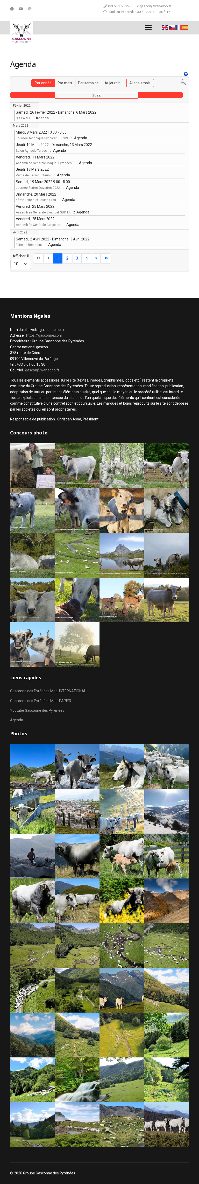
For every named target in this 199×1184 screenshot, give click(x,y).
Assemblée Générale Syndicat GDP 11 (43, 212)
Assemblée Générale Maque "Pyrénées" (44, 163)
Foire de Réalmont (29, 245)
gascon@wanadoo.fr (155, 6)
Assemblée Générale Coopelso (38, 225)
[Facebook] (12, 9)
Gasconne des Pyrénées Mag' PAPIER (40, 701)
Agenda (16, 720)
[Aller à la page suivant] (96, 258)
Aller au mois (140, 83)
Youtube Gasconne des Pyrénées (37, 710)
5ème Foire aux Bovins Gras (36, 200)
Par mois (65, 83)
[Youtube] (21, 9)
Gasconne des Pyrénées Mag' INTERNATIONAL (48, 691)
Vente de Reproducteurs (33, 175)
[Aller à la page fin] (106, 258)
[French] (178, 27)
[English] (165, 27)
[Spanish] (185, 27)
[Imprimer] (186, 74)
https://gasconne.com (44, 335)
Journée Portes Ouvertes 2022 (38, 188)
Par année (43, 83)
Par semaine (88, 83)
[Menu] (148, 27)
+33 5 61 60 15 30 (120, 6)
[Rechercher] (183, 82)
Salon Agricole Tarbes (31, 151)
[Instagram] (29, 9)
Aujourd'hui (114, 83)
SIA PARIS (23, 118)
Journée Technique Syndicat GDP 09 (42, 138)
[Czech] (172, 27)
